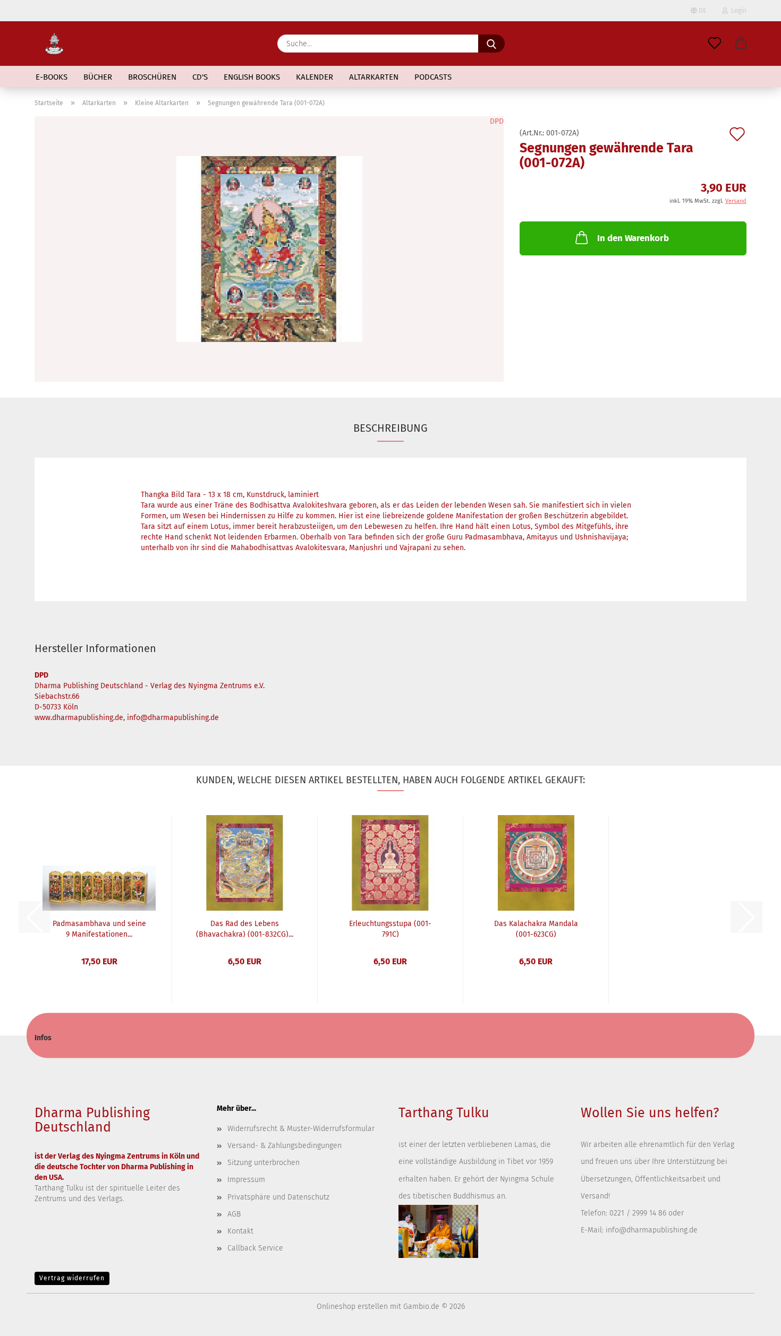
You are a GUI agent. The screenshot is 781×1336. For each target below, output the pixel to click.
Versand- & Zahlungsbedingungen (284, 1145)
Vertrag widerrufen (72, 1278)
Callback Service (255, 1248)
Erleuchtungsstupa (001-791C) (390, 928)
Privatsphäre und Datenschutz (278, 1197)
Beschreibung (390, 428)
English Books (252, 77)
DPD (497, 121)
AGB (234, 1214)
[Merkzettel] (714, 43)
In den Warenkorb (633, 238)
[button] (741, 43)
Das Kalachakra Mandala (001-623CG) (536, 928)
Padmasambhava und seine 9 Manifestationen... (99, 928)
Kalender (314, 77)
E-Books (51, 77)
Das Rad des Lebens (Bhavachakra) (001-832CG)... (244, 928)
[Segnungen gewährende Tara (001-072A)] (269, 248)
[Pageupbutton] (752, 1320)
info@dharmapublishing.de (652, 1230)
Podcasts (433, 77)
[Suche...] (491, 44)
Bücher (97, 77)
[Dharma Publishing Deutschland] (54, 43)
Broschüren (152, 77)
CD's (200, 77)
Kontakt (240, 1231)
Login (737, 10)
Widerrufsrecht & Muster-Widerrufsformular (301, 1128)
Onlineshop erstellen (352, 1306)
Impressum (246, 1179)
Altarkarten (373, 77)
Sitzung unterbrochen (263, 1162)
